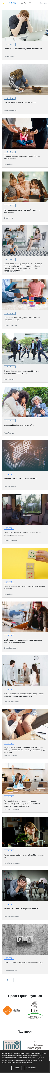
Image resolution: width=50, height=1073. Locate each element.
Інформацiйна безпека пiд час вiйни (19, 425)
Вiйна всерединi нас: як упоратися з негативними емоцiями (24, 587)
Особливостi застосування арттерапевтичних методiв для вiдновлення (23, 641)
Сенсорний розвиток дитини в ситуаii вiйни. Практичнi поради (22, 318)
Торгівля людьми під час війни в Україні (20, 479)
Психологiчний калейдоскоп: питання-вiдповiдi (23, 962)
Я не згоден (31, 1068)
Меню (26, 3)
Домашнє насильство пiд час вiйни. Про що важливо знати (22, 157)
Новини (9, 44)
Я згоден (16, 1068)
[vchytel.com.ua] (11, 3)
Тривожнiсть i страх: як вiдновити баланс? (21, 909)
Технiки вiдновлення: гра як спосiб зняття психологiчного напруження (21, 372)
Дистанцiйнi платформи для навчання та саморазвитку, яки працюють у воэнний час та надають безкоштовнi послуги (23, 802)
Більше (29, 1062)
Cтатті (9, 474)
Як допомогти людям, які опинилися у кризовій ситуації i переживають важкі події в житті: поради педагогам (25, 749)
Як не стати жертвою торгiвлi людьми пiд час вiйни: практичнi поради (22, 533)
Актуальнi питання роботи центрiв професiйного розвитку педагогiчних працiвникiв (24, 695)
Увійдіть (43, 3)
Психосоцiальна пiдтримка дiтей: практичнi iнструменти (22, 211)
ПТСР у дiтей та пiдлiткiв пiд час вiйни (20, 102)
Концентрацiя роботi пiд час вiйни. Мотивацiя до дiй (24, 856)
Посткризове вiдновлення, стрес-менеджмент (23, 49)
